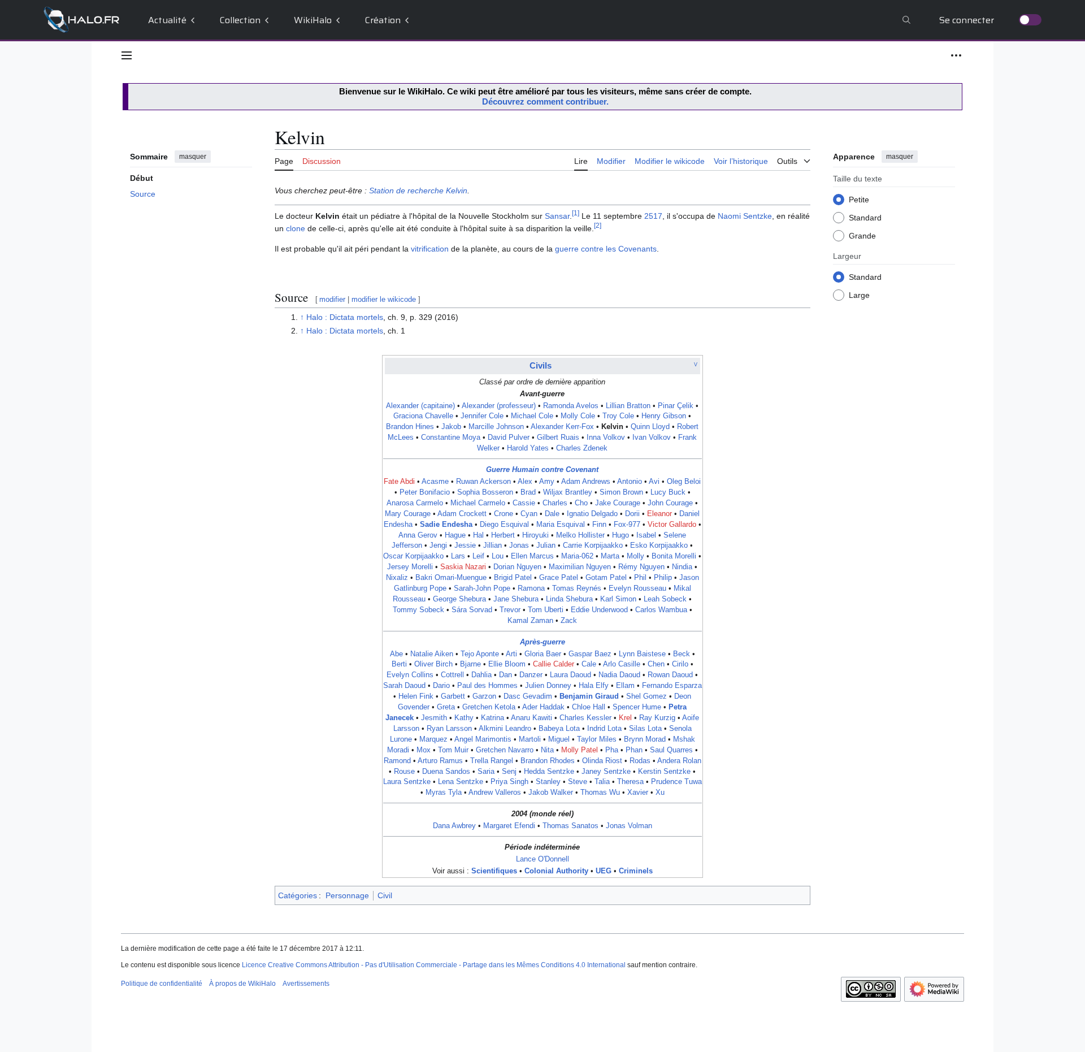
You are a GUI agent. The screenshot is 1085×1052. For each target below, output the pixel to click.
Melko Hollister (580, 535)
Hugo (620, 535)
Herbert (503, 535)
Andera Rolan (679, 761)
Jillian (492, 545)
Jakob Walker (550, 792)
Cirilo (680, 664)
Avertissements (306, 984)
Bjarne (470, 664)
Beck (681, 654)
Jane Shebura (516, 599)
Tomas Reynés (576, 588)
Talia (602, 782)
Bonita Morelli (674, 556)
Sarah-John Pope (482, 588)
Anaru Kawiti (531, 718)
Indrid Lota (604, 729)
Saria (486, 772)
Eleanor (659, 514)
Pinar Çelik (675, 406)
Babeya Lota (559, 729)
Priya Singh (509, 782)
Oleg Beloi (684, 482)
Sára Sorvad (472, 610)
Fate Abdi (399, 482)
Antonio (629, 482)
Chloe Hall (588, 707)
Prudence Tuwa (676, 782)
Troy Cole (618, 416)
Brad (528, 492)
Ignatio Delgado (592, 514)
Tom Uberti (545, 610)
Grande (862, 235)
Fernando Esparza (672, 686)
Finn (599, 525)
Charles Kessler (585, 718)
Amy (546, 482)
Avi (654, 482)
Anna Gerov (417, 535)
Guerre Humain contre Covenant (542, 470)
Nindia (682, 567)
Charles (554, 503)
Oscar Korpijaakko (413, 556)
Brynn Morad (645, 739)
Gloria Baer (542, 654)
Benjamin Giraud (589, 696)
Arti (511, 654)
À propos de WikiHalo (242, 984)
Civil (384, 895)
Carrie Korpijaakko (593, 545)
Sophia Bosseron (485, 492)
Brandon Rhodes (547, 761)
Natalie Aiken (431, 654)
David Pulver (509, 437)
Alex (525, 482)
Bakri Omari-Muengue (451, 578)
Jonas (519, 545)
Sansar (557, 215)
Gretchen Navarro (504, 750)
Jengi (438, 545)
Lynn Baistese (642, 654)
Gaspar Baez (589, 654)
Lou (498, 556)
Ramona (531, 588)
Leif (478, 556)
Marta (610, 556)
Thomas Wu (600, 792)
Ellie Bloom (507, 664)
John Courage (670, 503)
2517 (653, 215)
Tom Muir (453, 750)
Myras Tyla (444, 792)
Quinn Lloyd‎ (650, 427)
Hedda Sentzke (549, 772)
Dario (441, 686)
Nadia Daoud (619, 675)
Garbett (453, 696)
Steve (577, 782)
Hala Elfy (594, 686)
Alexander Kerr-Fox (562, 427)
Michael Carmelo (477, 503)
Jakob (451, 427)
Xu (660, 792)
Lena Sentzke (460, 782)
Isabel (646, 535)
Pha (611, 750)
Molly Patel (579, 750)
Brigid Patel (513, 578)
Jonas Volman (629, 826)
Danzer (530, 675)
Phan (634, 750)
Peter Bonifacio (425, 492)
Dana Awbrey (454, 826)
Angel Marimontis (482, 739)
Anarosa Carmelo (415, 503)
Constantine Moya (450, 437)
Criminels (636, 871)
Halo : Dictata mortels (344, 317)
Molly (635, 556)
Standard (865, 217)
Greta (446, 707)
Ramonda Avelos (570, 406)
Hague (455, 535)
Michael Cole (532, 416)
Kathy (464, 718)
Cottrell (452, 675)
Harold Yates (528, 448)
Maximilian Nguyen (580, 567)
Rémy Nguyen (641, 567)
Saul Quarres (671, 750)
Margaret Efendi (509, 826)
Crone (503, 514)
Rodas (640, 761)
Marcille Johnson (496, 427)
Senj (509, 772)
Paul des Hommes (487, 686)
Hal (478, 535)
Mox (423, 750)
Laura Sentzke (407, 782)
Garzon (484, 696)
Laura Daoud (570, 675)
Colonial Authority (556, 871)
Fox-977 (627, 525)
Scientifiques (494, 871)
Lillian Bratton (628, 406)
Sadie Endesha (446, 525)
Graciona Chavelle (423, 416)
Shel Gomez (646, 696)
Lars (458, 556)
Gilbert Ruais (558, 437)
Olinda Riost (602, 761)
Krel (625, 718)
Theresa (630, 782)
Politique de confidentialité (161, 984)
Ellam (625, 686)
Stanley (548, 782)
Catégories (297, 895)
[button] (127, 55)
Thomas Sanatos (570, 826)
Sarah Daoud (404, 686)
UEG (603, 871)
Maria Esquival (560, 525)
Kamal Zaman (530, 621)
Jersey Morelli (410, 567)
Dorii (632, 514)
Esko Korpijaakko (659, 545)
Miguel (559, 739)
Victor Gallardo (672, 525)
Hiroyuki (535, 535)
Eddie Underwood (599, 610)
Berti (399, 664)
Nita (547, 750)
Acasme (435, 482)
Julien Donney (548, 686)
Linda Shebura (569, 599)
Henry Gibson (663, 416)
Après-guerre (542, 642)
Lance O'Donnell (542, 859)
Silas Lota (645, 729)
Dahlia (481, 675)
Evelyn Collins (410, 675)
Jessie (465, 545)
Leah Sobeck (665, 599)
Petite (859, 199)
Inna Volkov (606, 437)
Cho (581, 503)
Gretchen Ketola (488, 707)
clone (295, 228)
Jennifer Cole (482, 416)
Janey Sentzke (606, 772)
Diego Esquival (504, 525)
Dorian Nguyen (517, 567)
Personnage (347, 895)
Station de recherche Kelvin (418, 190)
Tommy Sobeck (418, 610)
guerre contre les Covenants (606, 248)
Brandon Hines (410, 427)
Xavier (637, 792)
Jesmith (434, 718)
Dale (552, 514)
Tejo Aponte (480, 654)
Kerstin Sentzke (664, 772)
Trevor (510, 610)
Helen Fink (415, 696)
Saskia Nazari (463, 567)
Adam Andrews (585, 482)
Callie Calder (553, 664)
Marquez (433, 739)
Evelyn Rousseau (637, 588)
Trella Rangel (491, 761)
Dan (505, 675)
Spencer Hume (637, 707)
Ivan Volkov (651, 437)
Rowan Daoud (670, 675)
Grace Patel (558, 578)
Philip (663, 578)
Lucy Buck (667, 492)
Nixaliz (397, 578)
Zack (569, 621)
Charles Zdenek (581, 448)
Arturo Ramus (440, 761)
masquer (192, 157)
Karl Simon (618, 599)
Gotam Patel (606, 578)
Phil (640, 578)
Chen (656, 664)
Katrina (492, 718)
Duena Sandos (446, 772)
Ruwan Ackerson (483, 482)
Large (859, 294)
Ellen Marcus (532, 556)
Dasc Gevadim (528, 696)
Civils (541, 365)
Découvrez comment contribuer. (545, 101)
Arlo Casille (621, 664)
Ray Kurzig (657, 718)
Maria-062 (577, 556)
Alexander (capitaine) (420, 406)
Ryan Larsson (449, 729)
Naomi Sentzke (745, 215)
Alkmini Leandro (505, 729)
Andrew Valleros (494, 792)
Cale (588, 664)
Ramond (397, 761)
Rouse (404, 772)
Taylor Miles (597, 739)
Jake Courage (617, 503)
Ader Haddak (543, 707)
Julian (545, 545)
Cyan (528, 514)
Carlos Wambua (661, 610)
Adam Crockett (462, 514)
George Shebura (459, 599)
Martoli (530, 739)
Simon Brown (621, 492)
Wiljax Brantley (567, 492)
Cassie (524, 503)
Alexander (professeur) (499, 406)
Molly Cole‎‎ (578, 416)
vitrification (430, 248)
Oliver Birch (433, 664)
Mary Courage (408, 514)
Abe (396, 654)
